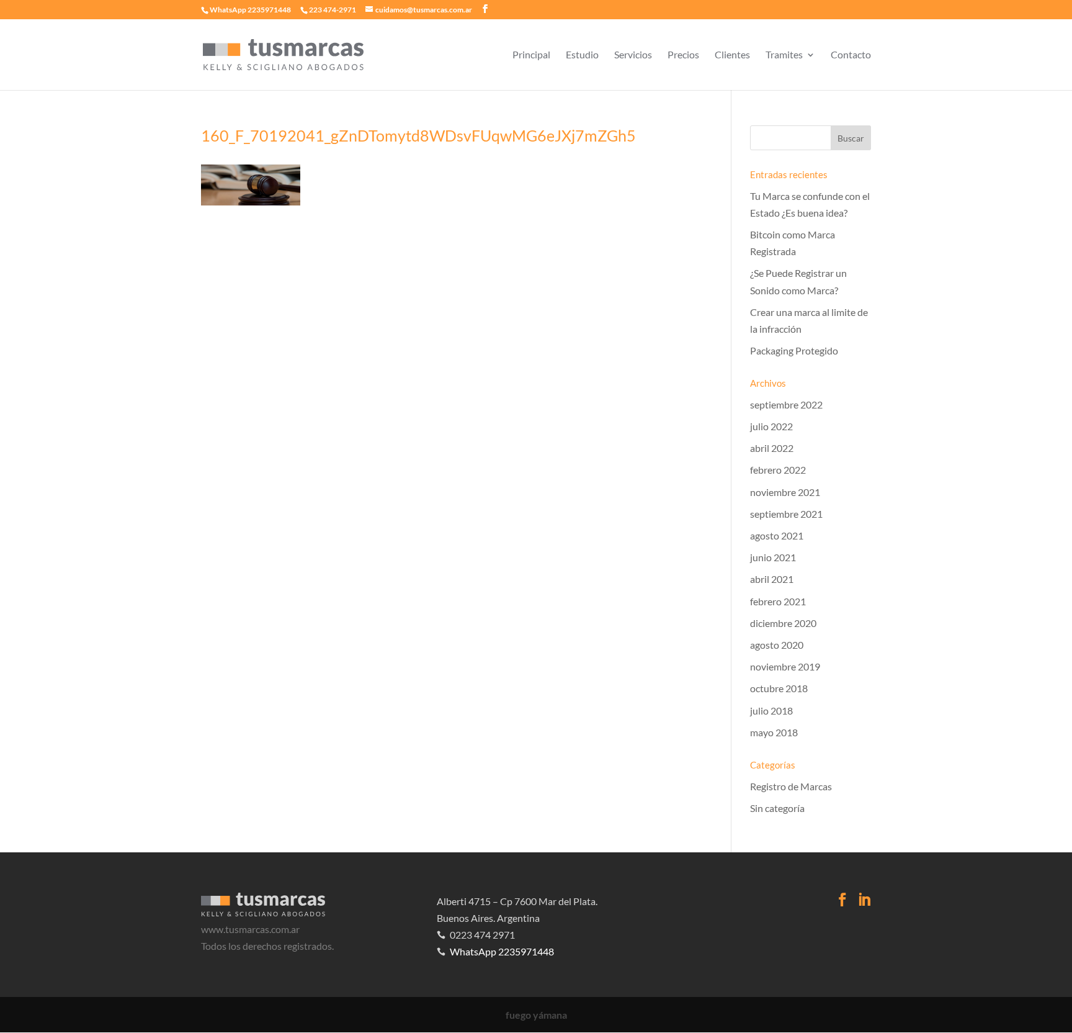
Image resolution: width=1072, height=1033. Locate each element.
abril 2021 (771, 579)
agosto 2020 (776, 645)
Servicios (633, 55)
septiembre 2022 (786, 404)
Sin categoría (777, 808)
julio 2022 (771, 426)
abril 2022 (771, 448)
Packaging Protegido (794, 350)
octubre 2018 (779, 688)
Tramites (784, 55)
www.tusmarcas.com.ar (250, 929)
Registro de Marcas (791, 786)
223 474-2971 (332, 9)
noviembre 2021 (785, 492)
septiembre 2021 (786, 514)
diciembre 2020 (783, 623)
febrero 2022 (778, 470)
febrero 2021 (778, 601)
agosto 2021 (776, 535)
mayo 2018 (774, 732)
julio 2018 (771, 710)
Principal (531, 55)
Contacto (851, 55)
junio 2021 (773, 557)
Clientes (732, 55)
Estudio (582, 55)
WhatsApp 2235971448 (250, 9)
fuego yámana (536, 1015)
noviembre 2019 (785, 666)
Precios (683, 55)
